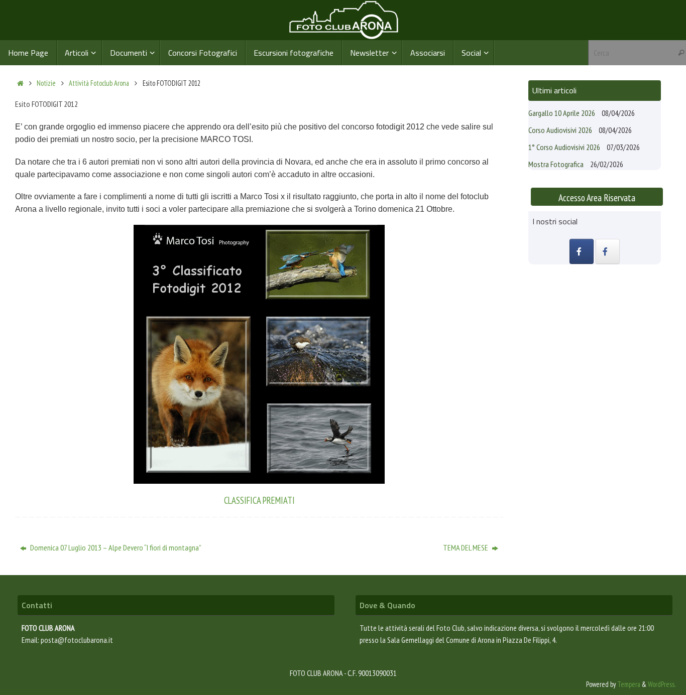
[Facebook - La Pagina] (608, 251)
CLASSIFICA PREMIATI (259, 500)
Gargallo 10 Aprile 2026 (561, 113)
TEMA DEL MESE (466, 547)
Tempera (628, 684)
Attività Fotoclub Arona (99, 83)
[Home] (20, 83)
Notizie (46, 83)
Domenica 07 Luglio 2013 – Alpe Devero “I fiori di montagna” (115, 547)
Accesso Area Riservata (596, 197)
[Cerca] (681, 52)
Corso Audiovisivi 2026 (560, 130)
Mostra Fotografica (556, 164)
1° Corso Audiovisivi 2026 (564, 147)
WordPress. (662, 684)
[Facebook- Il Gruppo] (581, 251)
